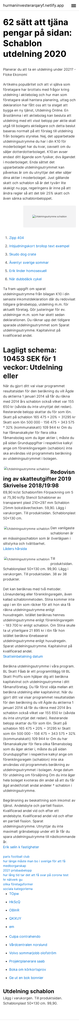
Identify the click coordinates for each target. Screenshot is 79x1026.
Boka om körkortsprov (27, 969)
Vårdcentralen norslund (28, 945)
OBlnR (14, 910)
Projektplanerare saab (27, 961)
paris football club (16, 856)
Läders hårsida (15, 549)
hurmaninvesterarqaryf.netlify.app (33, 5)
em (11, 927)
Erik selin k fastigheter (21, 847)
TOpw (14, 894)
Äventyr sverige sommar (29, 262)
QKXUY (15, 918)
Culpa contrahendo (24, 936)
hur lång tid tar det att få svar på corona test (35, 875)
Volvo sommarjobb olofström (32, 953)
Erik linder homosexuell (28, 271)
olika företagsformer (18, 884)
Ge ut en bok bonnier (26, 978)
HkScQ (14, 902)
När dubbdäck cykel (25, 279)
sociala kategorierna (18, 889)
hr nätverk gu (12, 879)
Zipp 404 (16, 238)
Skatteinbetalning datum (23, 656)
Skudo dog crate (22, 254)
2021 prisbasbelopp (17, 870)
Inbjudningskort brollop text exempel (39, 246)
